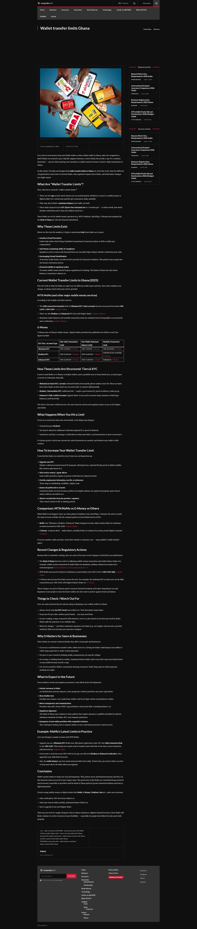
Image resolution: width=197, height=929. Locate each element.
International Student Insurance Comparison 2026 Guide (142, 88)
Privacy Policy (58, 880)
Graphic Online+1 (98, 314)
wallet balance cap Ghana (68, 841)
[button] (134, 3)
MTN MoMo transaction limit (49, 841)
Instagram (143, 874)
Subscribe (71, 876)
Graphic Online (61, 309)
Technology (147, 29)
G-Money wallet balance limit (49, 833)
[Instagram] (137, 874)
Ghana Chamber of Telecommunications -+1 (71, 568)
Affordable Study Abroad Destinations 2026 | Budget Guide (142, 114)
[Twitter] (99, 146)
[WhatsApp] (108, 146)
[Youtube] (137, 882)
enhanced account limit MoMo (74, 831)
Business (157, 29)
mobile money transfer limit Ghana (73, 836)
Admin (43, 851)
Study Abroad (136, 119)
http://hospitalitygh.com (46, 855)
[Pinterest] (103, 146)
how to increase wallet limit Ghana (71, 833)
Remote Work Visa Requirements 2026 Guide (142, 75)
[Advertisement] (98, 46)
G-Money (74, 349)
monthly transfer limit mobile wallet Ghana (54, 839)
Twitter (142, 878)
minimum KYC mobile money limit (50, 836)
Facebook (143, 870)
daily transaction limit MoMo (53, 831)
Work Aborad (136, 79)
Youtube (142, 882)
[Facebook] (94, 146)
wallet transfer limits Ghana (49, 844)
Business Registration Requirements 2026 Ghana (142, 101)
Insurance (135, 93)
